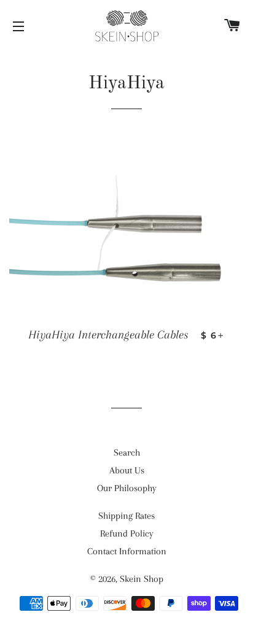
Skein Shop (141, 578)
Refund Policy (127, 533)
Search (127, 452)
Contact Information (126, 551)
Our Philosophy (127, 488)
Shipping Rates (126, 515)
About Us (126, 470)
